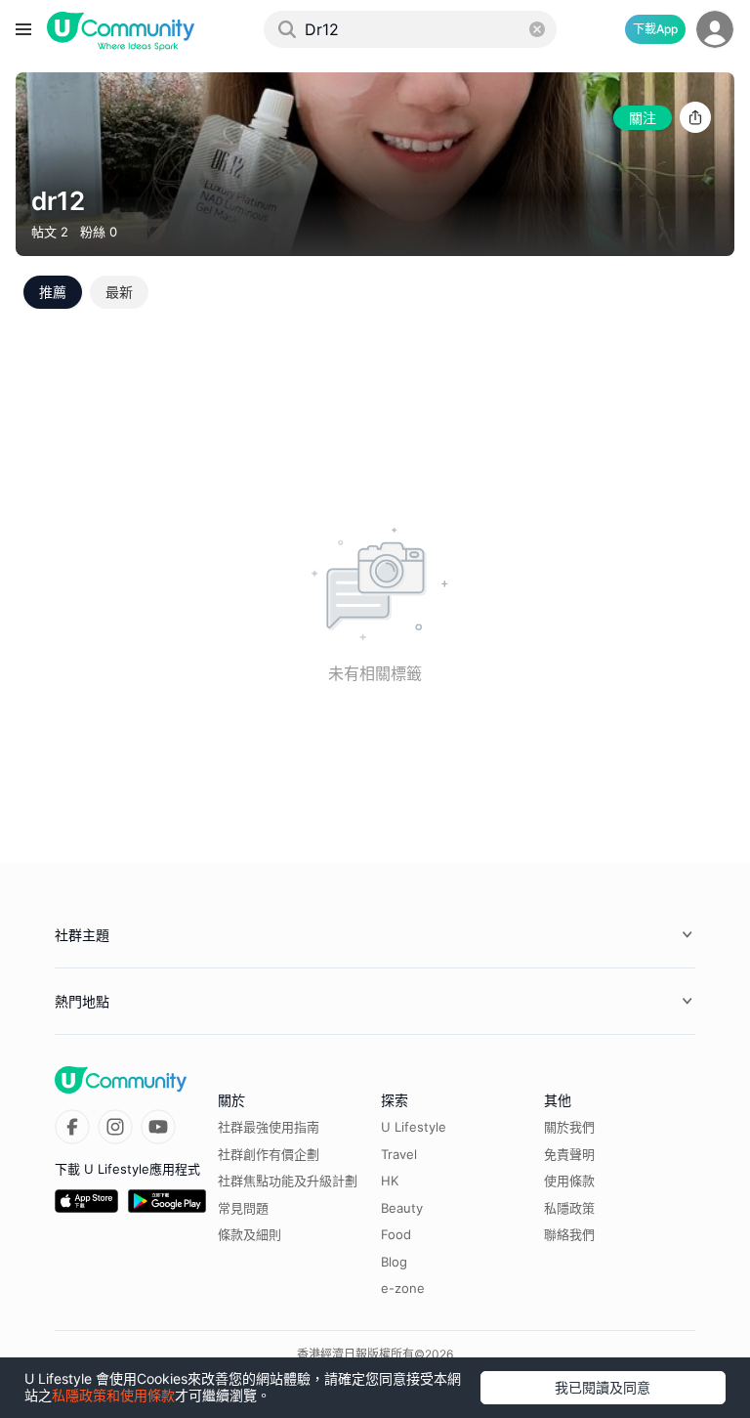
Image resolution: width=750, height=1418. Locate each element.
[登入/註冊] (714, 29)
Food (396, 1234)
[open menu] (23, 29)
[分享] (695, 117)
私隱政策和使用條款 (113, 1395)
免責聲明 (569, 1154)
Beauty (402, 1208)
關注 (642, 117)
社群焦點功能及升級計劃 (287, 1180)
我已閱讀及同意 (602, 1387)
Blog (394, 1261)
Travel (399, 1154)
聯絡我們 (569, 1234)
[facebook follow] (72, 1126)
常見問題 (243, 1208)
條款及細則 (249, 1234)
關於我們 (569, 1127)
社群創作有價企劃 (268, 1154)
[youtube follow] (158, 1126)
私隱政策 (569, 1208)
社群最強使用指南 (268, 1127)
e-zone (403, 1288)
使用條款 (569, 1180)
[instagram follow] (115, 1126)
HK (389, 1180)
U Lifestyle (413, 1127)
